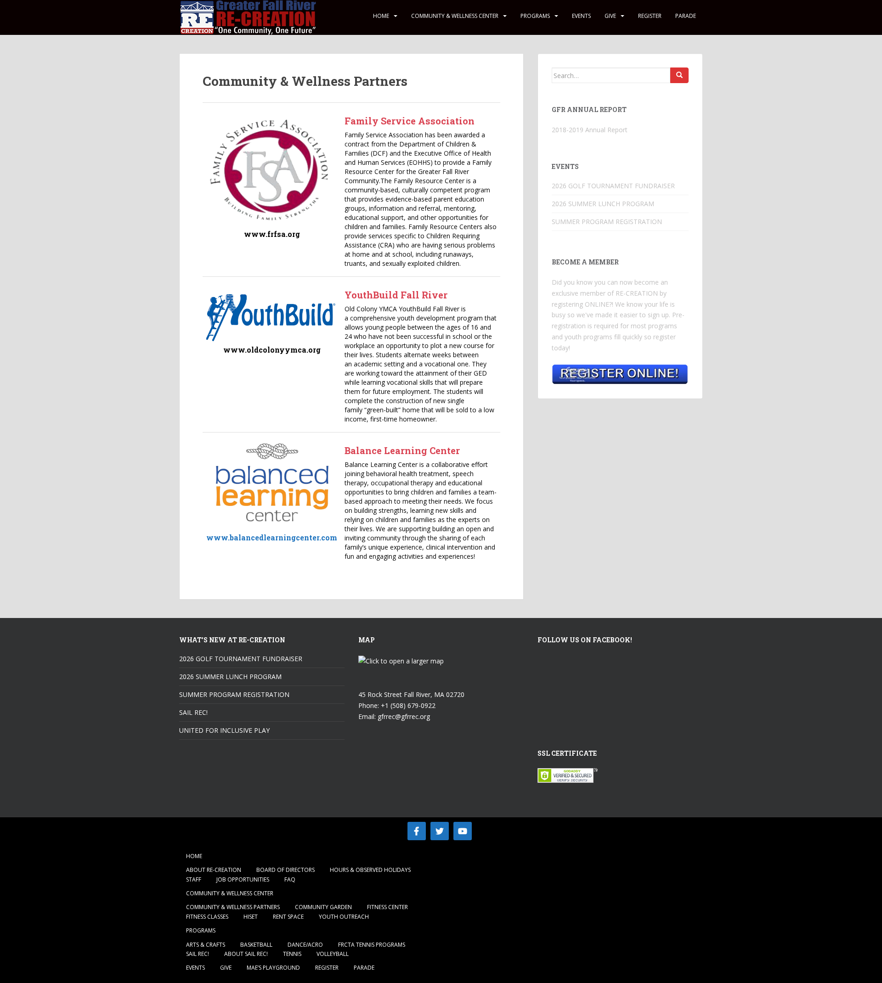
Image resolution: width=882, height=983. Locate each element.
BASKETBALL (256, 945)
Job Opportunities (242, 879)
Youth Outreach (344, 917)
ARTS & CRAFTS (205, 945)
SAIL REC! (193, 712)
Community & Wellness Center (454, 16)
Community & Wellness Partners (233, 907)
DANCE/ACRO (305, 945)
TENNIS (292, 954)
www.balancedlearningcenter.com (271, 537)
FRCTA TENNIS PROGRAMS (371, 945)
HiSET (250, 917)
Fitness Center (387, 907)
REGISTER (650, 16)
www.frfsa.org (272, 234)
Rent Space (288, 917)
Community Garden (323, 907)
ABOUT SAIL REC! (246, 954)
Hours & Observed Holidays (370, 870)
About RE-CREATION (213, 870)
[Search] (679, 75)
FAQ (289, 879)
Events (581, 16)
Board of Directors (285, 870)
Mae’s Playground (273, 968)
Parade (685, 16)
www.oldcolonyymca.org (272, 349)
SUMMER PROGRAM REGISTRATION (607, 221)
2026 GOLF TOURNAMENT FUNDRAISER (613, 185)
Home (381, 16)
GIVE (610, 16)
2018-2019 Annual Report (590, 129)
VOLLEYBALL (333, 954)
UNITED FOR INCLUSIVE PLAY (224, 730)
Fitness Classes (207, 917)
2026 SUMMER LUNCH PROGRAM (603, 203)
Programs (535, 16)
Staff (193, 879)
